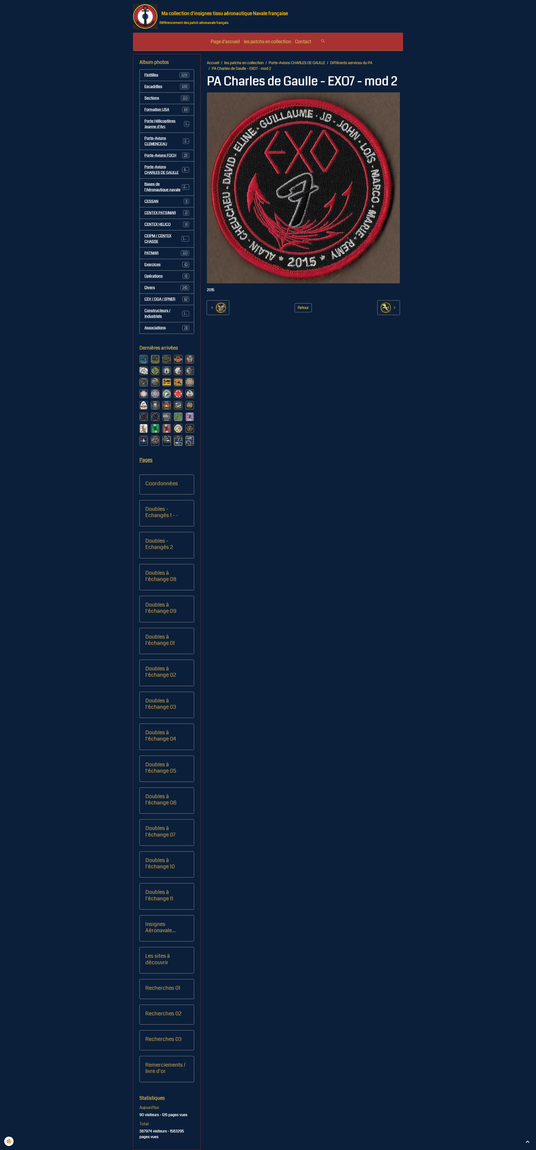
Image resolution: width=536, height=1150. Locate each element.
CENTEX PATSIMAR (166, 213)
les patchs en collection (267, 42)
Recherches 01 (162, 988)
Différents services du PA (351, 63)
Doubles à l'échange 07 (160, 831)
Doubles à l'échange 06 (161, 799)
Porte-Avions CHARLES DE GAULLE (297, 63)
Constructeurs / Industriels (166, 313)
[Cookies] (9, 1141)
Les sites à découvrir (157, 959)
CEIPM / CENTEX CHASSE (166, 238)
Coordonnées (161, 483)
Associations (166, 327)
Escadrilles (166, 86)
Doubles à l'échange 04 (160, 735)
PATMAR (166, 253)
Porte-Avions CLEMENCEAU (166, 141)
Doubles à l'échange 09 (161, 608)
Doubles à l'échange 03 (160, 704)
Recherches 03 (163, 1039)
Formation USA (166, 109)
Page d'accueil (225, 42)
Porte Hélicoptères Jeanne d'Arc (166, 123)
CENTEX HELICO (166, 224)
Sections (166, 98)
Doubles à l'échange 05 (160, 768)
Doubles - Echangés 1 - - (161, 512)
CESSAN (166, 201)
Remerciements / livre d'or (165, 1068)
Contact (303, 42)
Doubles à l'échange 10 (160, 863)
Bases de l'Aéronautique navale (166, 186)
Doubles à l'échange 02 (160, 672)
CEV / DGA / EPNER (166, 299)
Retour (303, 307)
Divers (166, 287)
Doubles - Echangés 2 (159, 544)
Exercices (166, 264)
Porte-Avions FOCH (166, 155)
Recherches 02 (163, 1014)
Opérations (166, 276)
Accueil (213, 63)
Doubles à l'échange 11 (159, 895)
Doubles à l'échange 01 (160, 640)
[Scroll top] (527, 1141)
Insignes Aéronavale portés (158, 927)
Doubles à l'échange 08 (160, 576)
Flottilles (166, 75)
